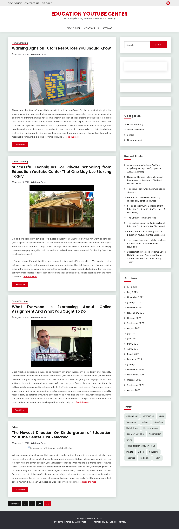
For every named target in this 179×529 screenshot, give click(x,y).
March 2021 (133, 354)
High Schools (132, 428)
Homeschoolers (150, 428)
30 (39, 503)
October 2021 (134, 318)
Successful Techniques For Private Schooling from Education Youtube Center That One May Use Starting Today (61, 172)
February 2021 (134, 359)
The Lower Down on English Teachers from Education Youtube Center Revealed (146, 243)
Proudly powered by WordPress (70, 521)
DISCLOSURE (15, 3)
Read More (20, 144)
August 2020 (133, 390)
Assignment (131, 416)
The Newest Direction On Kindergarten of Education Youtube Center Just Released (61, 435)
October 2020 (134, 379)
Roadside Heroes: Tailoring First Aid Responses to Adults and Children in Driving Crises (145, 180)
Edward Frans (39, 54)
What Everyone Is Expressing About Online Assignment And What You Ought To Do (61, 309)
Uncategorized (134, 140)
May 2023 (132, 292)
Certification (148, 416)
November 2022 (135, 297)
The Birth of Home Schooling (141, 217)
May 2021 (132, 343)
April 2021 (132, 348)
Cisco (161, 416)
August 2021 (133, 328)
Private (129, 452)
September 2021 (135, 323)
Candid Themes (117, 521)
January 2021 (134, 364)
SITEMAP (47, 3)
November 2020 (135, 374)
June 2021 (132, 338)
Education (158, 422)
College (145, 422)
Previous (14, 503)
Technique (144, 458)
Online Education (20, 301)
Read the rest (71, 136)
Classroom (131, 422)
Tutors (158, 458)
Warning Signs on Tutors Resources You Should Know (61, 48)
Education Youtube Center (89, 13)
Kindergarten (155, 434)
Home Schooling (20, 43)
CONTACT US (31, 3)
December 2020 (135, 369)
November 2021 (135, 312)
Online (129, 440)
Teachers (130, 458)
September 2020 (135, 385)
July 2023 (132, 287)
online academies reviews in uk (140, 446)
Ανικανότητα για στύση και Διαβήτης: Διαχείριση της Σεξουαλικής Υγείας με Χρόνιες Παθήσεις (144, 168)
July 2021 (132, 333)
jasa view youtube (135, 434)
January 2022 (134, 302)
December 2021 (135, 307)
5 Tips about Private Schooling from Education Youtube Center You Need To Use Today (146, 209)
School (15, 427)
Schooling (153, 452)
